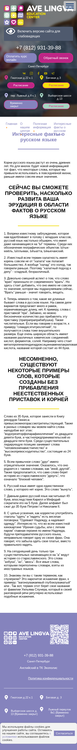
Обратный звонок (56, 58)
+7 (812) (38, 48)
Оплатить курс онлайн (16, 57)
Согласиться (64, 733)
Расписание (20, 85)
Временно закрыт (16, 105)
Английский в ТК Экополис (38, 668)
